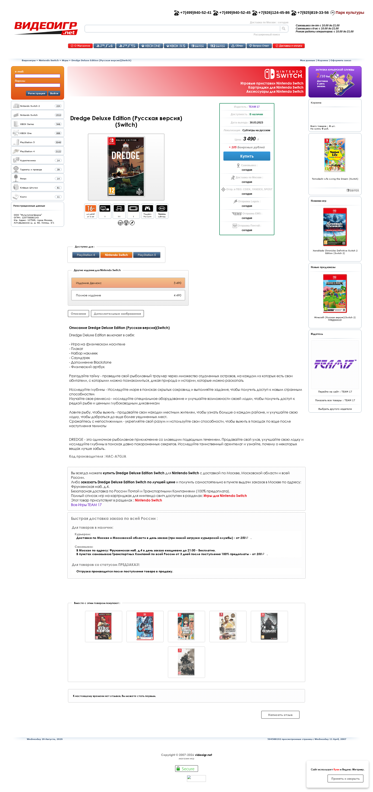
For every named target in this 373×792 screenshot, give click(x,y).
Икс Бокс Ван (151, 46)
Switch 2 (217, 46)
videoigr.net (203, 755)
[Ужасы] (126, 224)
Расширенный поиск (267, 34)
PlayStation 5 (147, 255)
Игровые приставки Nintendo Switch (271, 83)
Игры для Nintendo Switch (225, 495)
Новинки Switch (353, 190)
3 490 (250, 139)
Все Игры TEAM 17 (86, 504)
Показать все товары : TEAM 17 (335, 400)
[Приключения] (132, 224)
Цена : (239, 139)
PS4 (104, 46)
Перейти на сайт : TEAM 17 (335, 391)
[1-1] (119, 210)
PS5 (127, 46)
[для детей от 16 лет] (90, 210)
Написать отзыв (280, 715)
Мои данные (307, 60)
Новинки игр (318, 200)
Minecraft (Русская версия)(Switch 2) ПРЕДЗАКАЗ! (335, 318)
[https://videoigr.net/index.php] (45, 28)
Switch (197, 46)
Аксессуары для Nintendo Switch (274, 91)
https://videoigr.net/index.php (45, 28)
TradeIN (237, 46)
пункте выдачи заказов (245, 482)
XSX (176, 46)
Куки (336, 769)
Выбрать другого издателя (335, 408)
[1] (105, 210)
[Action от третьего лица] (120, 224)
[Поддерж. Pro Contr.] (147, 210)
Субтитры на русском (256, 130)
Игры (65, 60)
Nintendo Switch (49, 60)
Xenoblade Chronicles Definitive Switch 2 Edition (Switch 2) (335, 251)
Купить (247, 156)
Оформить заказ (340, 60)
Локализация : (233, 130)
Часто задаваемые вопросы (259, 46)
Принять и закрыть (345, 778)
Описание (78, 313)
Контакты (80, 46)
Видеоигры (29, 60)
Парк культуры (350, 12)
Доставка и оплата (288, 46)
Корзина (323, 60)
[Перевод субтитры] (162, 210)
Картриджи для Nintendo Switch (275, 87)
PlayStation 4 (86, 255)
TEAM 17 (254, 106)
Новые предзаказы (323, 267)
